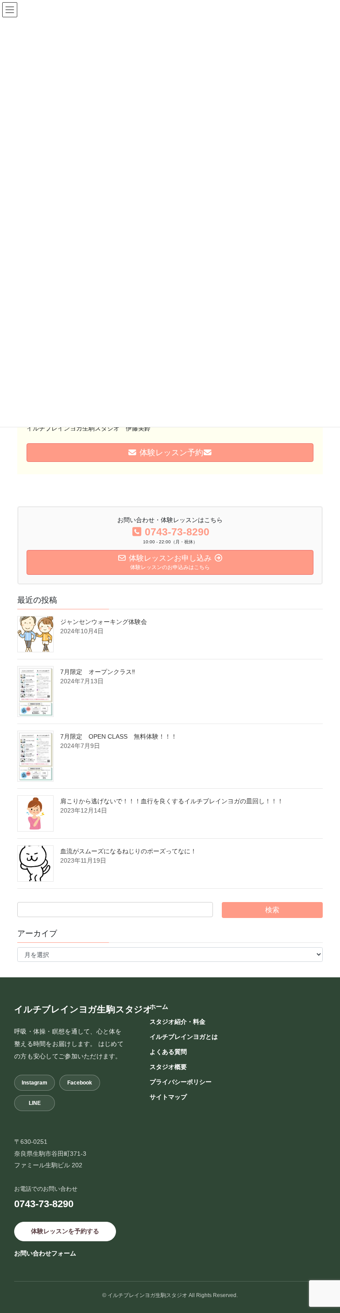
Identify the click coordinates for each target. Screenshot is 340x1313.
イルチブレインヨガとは (184, 1036)
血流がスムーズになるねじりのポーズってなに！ (128, 851)
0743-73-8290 (43, 1203)
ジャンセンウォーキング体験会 (106, 621)
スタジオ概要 (168, 1066)
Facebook (79, 1083)
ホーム (159, 1006)
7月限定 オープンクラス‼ (97, 671)
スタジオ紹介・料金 (177, 1021)
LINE (35, 1103)
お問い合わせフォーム (45, 1253)
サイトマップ (168, 1096)
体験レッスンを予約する (65, 1231)
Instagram (34, 1083)
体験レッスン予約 (170, 452)
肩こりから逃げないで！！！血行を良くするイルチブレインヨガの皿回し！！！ (171, 801)
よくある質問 (168, 1051)
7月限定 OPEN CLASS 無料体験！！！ (118, 736)
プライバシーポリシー (181, 1081)
